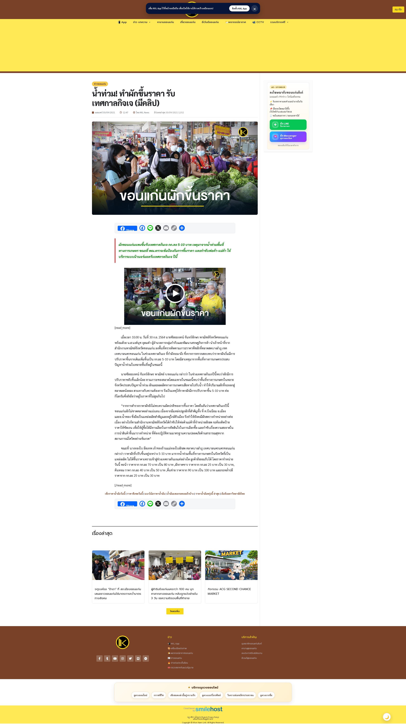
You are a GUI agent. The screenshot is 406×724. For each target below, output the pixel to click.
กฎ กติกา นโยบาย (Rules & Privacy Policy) (203, 717)
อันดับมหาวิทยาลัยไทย (233, 493)
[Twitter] (130, 658)
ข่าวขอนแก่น (100, 83)
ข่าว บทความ (140, 22)
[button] (174, 611)
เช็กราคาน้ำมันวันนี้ (115, 493)
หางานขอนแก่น (165, 22)
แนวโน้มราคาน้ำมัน (155, 493)
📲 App (122, 22)
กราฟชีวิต (159, 695)
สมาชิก (398, 9)
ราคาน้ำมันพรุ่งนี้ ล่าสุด (207, 493)
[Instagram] (123, 658)
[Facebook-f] (99, 658)
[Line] (138, 658)
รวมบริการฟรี (277, 22)
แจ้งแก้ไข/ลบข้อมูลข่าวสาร (203, 719)
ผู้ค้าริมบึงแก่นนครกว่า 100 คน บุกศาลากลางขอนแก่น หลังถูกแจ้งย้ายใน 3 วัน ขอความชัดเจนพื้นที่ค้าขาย (174, 594)
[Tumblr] (107, 658)
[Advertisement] (203, 49)
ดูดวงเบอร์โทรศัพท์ (211, 695)
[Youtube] (115, 658)
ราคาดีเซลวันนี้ (135, 493)
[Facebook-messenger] (146, 658)
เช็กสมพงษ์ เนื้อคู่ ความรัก (182, 695)
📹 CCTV (258, 22)
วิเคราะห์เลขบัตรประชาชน (240, 695)
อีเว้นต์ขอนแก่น (210, 22)
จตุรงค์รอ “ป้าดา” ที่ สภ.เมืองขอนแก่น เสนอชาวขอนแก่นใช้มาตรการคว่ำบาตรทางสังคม (118, 594)
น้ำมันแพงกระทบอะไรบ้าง (180, 493)
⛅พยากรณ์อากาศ (235, 22)
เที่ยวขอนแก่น (187, 22)
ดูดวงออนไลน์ (140, 695)
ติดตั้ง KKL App (239, 8)
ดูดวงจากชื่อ (266, 695)
